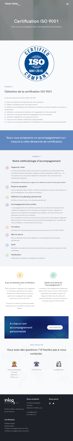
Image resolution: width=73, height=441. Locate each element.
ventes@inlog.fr (59, 370)
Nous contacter (54, 327)
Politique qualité (9, 423)
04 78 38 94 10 (36, 370)
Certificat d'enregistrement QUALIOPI (16, 431)
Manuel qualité (9, 426)
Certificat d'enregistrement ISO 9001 (16, 428)
